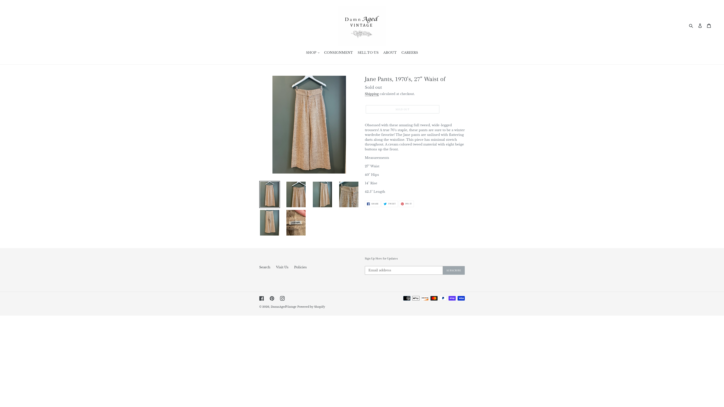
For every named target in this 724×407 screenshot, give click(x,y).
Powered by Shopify (311, 306)
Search (264, 267)
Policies (300, 267)
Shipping (372, 94)
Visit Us (282, 267)
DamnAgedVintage (283, 306)
